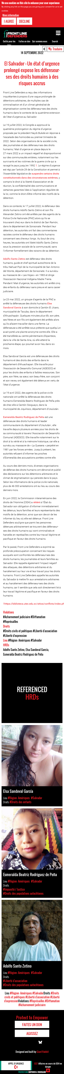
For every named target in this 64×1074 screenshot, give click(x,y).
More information (10, 15)
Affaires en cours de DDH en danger (48, 1065)
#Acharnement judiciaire (16, 617)
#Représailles (10, 622)
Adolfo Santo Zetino (14, 258)
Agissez (32, 1033)
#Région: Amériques (19, 640)
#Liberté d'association (45, 631)
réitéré (36, 502)
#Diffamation (38, 617)
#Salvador (36, 640)
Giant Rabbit (43, 1052)
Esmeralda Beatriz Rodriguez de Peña (23, 417)
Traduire (57, 49)
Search (55, 41)
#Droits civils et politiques (17, 631)
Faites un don (24, 41)
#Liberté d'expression (15, 636)
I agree (9, 21)
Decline (24, 21)
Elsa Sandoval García (37, 650)
